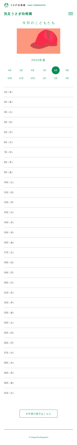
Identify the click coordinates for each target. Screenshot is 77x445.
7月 (44, 70)
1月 (44, 78)
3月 (67, 78)
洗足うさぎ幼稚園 (18, 13)
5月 (21, 70)
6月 (32, 70)
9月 (67, 70)
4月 (9, 70)
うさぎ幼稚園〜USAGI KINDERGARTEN (24, 5)
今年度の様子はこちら (38, 413)
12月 (32, 78)
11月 (21, 78)
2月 (55, 78)
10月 (10, 78)
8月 (55, 70)
